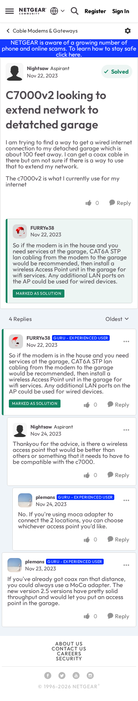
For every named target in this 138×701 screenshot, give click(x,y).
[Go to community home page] (32, 11)
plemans (45, 497)
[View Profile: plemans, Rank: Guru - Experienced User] (25, 500)
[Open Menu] (128, 31)
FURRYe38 (42, 227)
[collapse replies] (69, 332)
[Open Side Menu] (9, 11)
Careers (69, 653)
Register (95, 11)
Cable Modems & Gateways (45, 30)
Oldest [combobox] (117, 319)
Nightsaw (37, 68)
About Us (69, 643)
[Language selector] (57, 11)
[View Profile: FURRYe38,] (20, 231)
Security (69, 658)
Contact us (69, 648)
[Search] (74, 11)
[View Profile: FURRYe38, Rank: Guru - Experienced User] (16, 341)
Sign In (120, 11)
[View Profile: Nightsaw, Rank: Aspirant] (14, 72)
